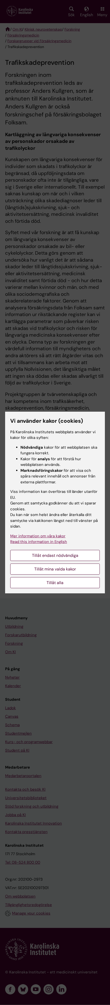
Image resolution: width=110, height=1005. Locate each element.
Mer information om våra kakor (37, 536)
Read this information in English (38, 541)
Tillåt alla (55, 582)
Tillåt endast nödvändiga (55, 555)
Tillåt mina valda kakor (55, 569)
